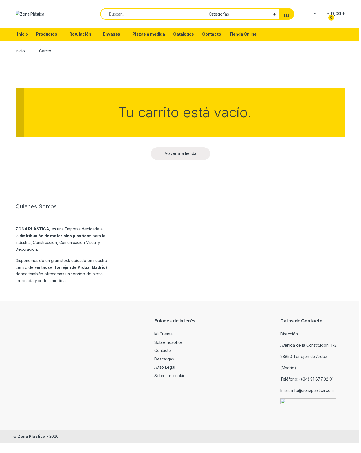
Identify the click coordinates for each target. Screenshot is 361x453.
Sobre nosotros (168, 342)
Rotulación (80, 34)
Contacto (211, 34)
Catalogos (183, 34)
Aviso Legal (164, 367)
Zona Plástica (31, 436)
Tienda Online (243, 34)
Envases (111, 34)
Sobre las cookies (171, 375)
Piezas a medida (148, 34)
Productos (46, 34)
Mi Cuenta (163, 333)
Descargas (164, 359)
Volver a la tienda (180, 153)
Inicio (22, 34)
